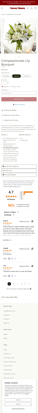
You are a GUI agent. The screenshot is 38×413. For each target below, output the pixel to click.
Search (6, 334)
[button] (28, 8)
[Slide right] (23, 57)
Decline (18, 404)
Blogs (5, 338)
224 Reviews (13, 199)
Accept (18, 400)
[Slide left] (15, 57)
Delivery (6, 86)
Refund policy (8, 370)
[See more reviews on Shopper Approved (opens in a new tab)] (15, 259)
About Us (6, 323)
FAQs (5, 349)
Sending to (7, 90)
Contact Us (7, 354)
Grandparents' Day (9, 311)
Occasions (7, 315)
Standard (6, 76)
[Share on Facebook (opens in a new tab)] (9, 259)
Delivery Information (10, 362)
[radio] (27, 192)
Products (6, 319)
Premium (26, 76)
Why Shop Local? (9, 358)
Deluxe (16, 76)
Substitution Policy (9, 374)
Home (3, 14)
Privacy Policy (8, 366)
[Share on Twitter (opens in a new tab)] (12, 259)
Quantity (4, 80)
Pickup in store (16, 86)
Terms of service (9, 378)
